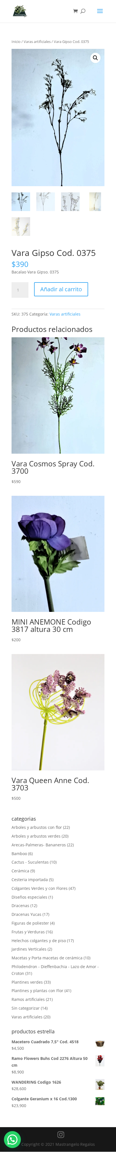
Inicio (16, 41)
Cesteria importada (30, 879)
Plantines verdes (27, 982)
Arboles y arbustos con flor (37, 827)
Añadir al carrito (61, 289)
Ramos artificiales (28, 999)
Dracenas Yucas (26, 914)
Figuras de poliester (30, 923)
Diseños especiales (29, 897)
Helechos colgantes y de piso (39, 940)
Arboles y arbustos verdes (36, 836)
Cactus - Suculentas (30, 862)
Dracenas (20, 905)
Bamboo (19, 853)
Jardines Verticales (29, 949)
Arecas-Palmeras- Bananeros (39, 844)
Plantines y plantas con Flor (37, 990)
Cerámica (20, 870)
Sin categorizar (26, 1008)
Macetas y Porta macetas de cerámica (47, 957)
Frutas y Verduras (28, 931)
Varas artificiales (37, 41)
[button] (95, 58)
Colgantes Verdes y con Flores (40, 888)
